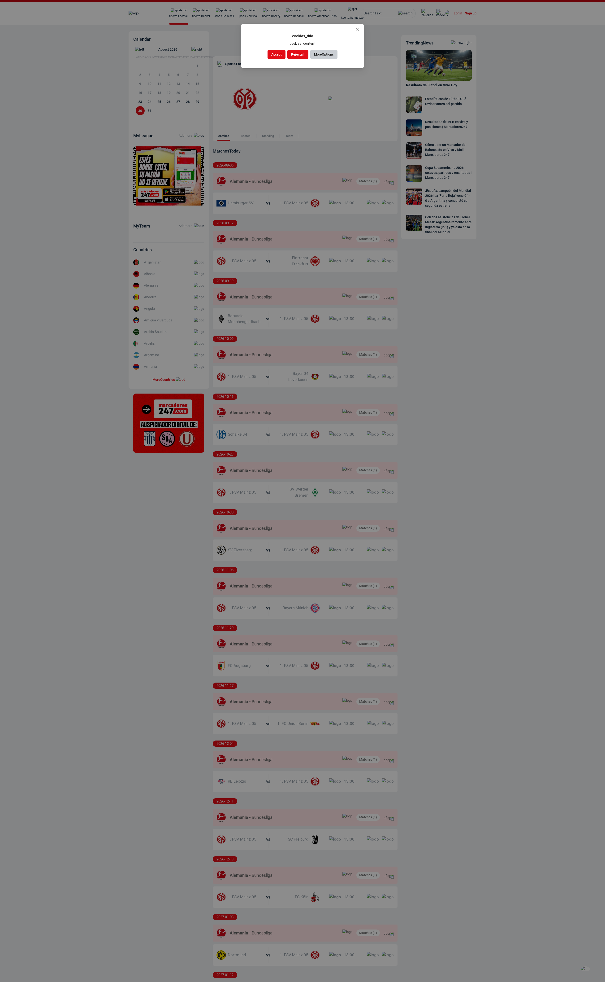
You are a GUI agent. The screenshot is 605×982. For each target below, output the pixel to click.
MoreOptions (324, 54)
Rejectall (298, 54)
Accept (276, 54)
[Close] (357, 30)
